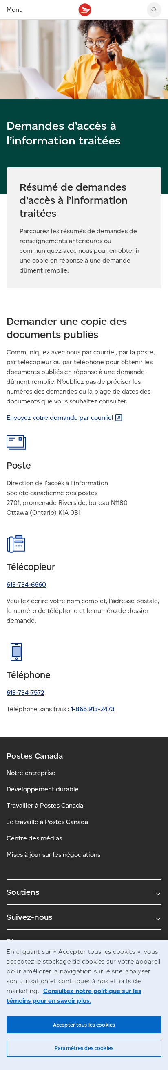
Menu (15, 10)
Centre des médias (34, 838)
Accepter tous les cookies (84, 1025)
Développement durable (43, 789)
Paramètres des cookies (84, 1048)
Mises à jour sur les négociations (53, 854)
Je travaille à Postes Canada (47, 822)
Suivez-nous (29, 917)
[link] (64, 417)
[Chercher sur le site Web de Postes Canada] (154, 9)
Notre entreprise (31, 773)
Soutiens (23, 892)
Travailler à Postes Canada (45, 805)
